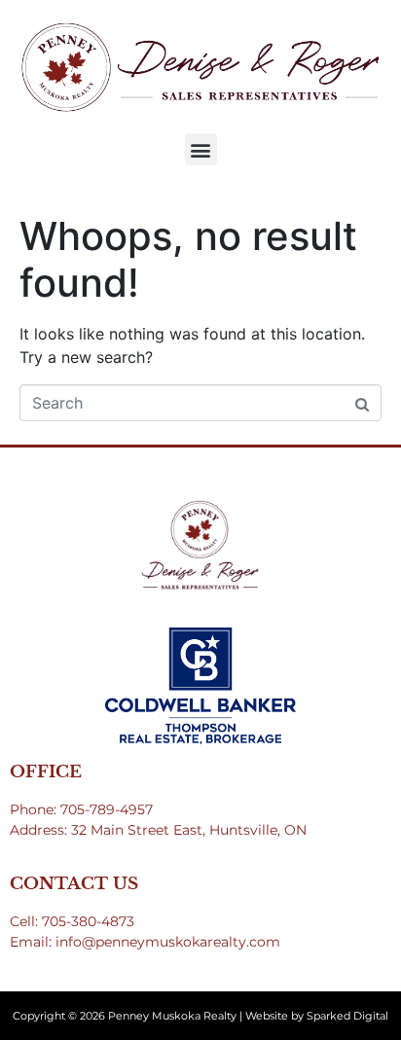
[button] (201, 149)
